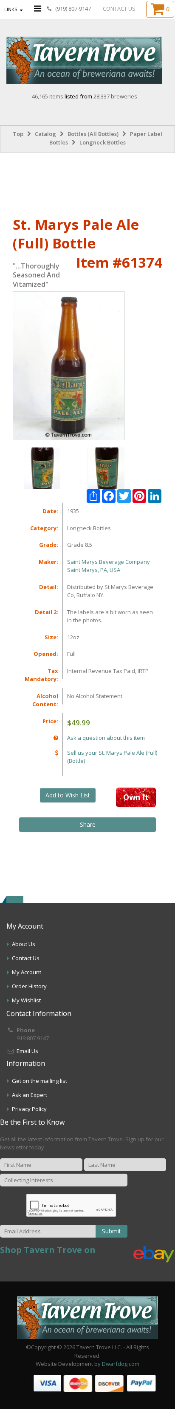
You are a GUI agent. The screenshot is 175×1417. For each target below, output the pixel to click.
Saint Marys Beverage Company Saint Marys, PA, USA (108, 566)
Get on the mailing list (39, 1081)
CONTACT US (119, 8)
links (10, 9)
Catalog (45, 134)
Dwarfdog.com (120, 1364)
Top (18, 134)
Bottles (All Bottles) (93, 134)
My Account (26, 972)
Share (88, 824)
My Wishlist (26, 1000)
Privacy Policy (29, 1109)
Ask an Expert (29, 1095)
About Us (23, 944)
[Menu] (37, 8)
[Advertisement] (87, 183)
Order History (29, 986)
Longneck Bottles (102, 142)
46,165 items (48, 96)
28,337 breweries (115, 96)
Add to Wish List (67, 795)
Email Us (27, 1051)
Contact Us (26, 958)
